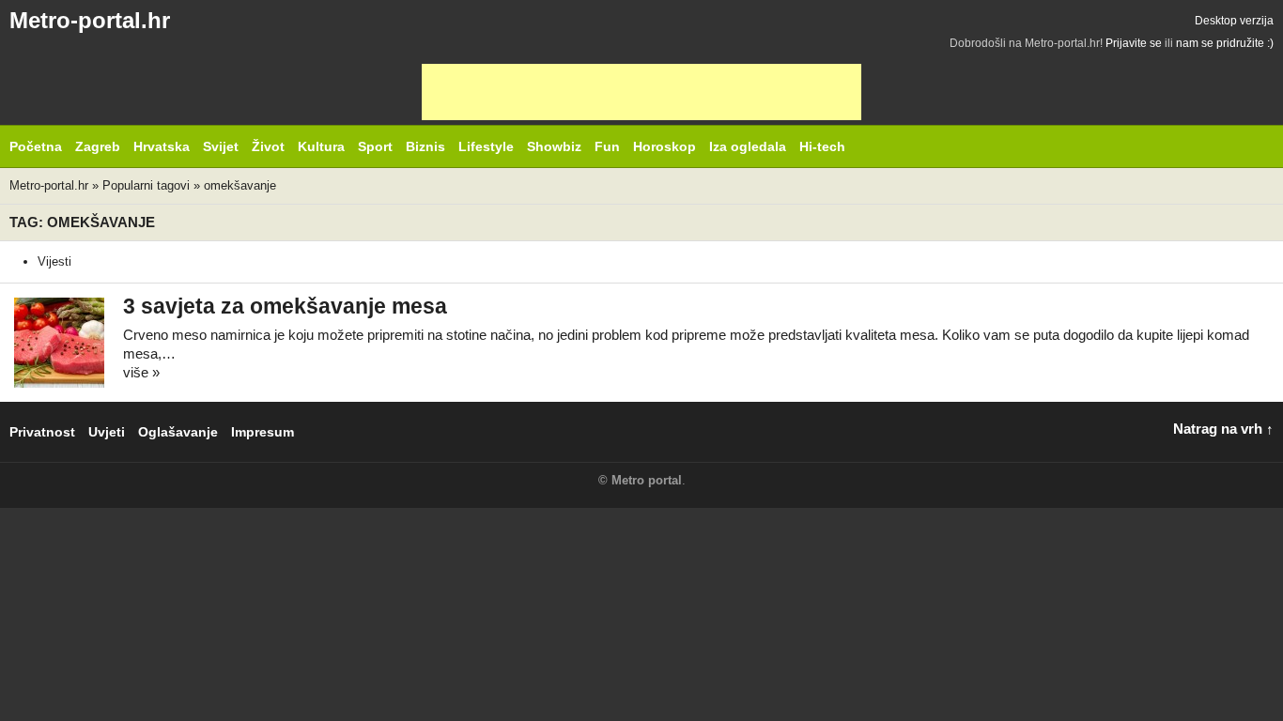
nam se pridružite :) (1225, 43)
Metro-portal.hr (89, 20)
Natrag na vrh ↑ (1223, 429)
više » (141, 372)
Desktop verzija (1234, 20)
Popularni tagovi (146, 185)
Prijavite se (1133, 43)
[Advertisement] (641, 92)
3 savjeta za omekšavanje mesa (285, 306)
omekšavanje (240, 185)
